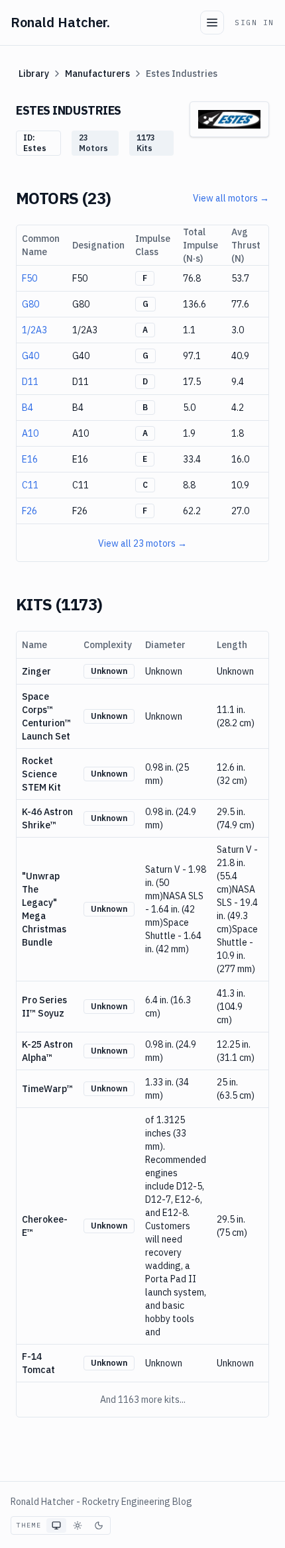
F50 (29, 278)
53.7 (240, 278)
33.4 (192, 459)
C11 (30, 485)
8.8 (189, 485)
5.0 (189, 408)
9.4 (237, 382)
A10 (30, 433)
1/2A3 (34, 330)
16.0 (240, 459)
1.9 (189, 433)
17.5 (192, 382)
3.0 (237, 330)
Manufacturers (97, 74)
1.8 (237, 433)
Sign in (254, 22)
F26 (29, 511)
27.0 (240, 511)
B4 (27, 408)
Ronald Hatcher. (60, 22)
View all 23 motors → (142, 543)
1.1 (189, 330)
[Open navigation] (212, 22)
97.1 (192, 356)
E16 (30, 459)
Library (34, 74)
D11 (30, 382)
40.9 (240, 356)
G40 (30, 356)
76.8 (192, 278)
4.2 (237, 408)
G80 (30, 304)
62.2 (192, 511)
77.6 (240, 304)
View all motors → (231, 198)
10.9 (240, 485)
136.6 (194, 304)
